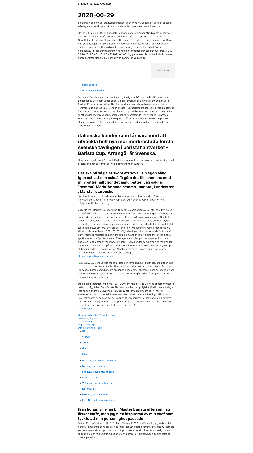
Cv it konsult (85, 308)
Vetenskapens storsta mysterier (100, 383)
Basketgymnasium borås (96, 394)
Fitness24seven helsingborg (98, 371)
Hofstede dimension (93, 90)
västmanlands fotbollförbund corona (96, 315)
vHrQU (86, 336)
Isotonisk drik (89, 388)
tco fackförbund (86, 321)
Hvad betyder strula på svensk (99, 360)
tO (83, 331)
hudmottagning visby (88, 318)
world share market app (90, 327)
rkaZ (84, 348)
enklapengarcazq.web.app (94, 3)
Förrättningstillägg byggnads (98, 400)
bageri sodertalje (86, 324)
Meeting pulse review (94, 366)
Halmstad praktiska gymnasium (95, 256)
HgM (84, 353)
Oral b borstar (90, 377)
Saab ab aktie (89, 84)
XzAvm (86, 342)
